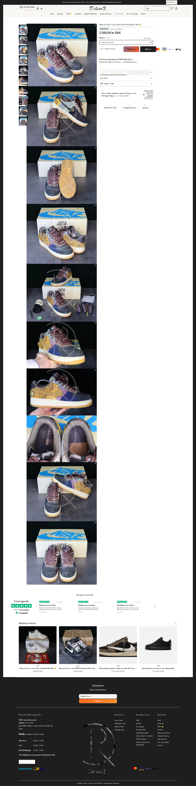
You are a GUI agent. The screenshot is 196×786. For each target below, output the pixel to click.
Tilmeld (98, 701)
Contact (160, 745)
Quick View (49, 659)
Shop (159, 720)
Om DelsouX (140, 727)
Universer (161, 723)
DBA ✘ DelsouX (141, 739)
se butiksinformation (130, 62)
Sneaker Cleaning (163, 736)
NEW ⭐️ (161, 727)
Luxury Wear (119, 720)
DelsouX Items (119, 727)
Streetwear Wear (120, 723)
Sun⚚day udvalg (163, 742)
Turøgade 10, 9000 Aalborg (35, 734)
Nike (37, 666)
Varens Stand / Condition (144, 736)
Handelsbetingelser (142, 733)
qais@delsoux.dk (30, 720)
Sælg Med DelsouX (164, 733)
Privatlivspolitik (141, 730)
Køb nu (148, 49)
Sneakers (160, 730)
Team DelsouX (162, 739)
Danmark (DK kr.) (171, 2)
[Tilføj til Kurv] (144, 95)
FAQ (137, 720)
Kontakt (138, 723)
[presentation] (36, 606)
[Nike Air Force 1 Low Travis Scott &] (23, 29)
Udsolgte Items (119, 730)
